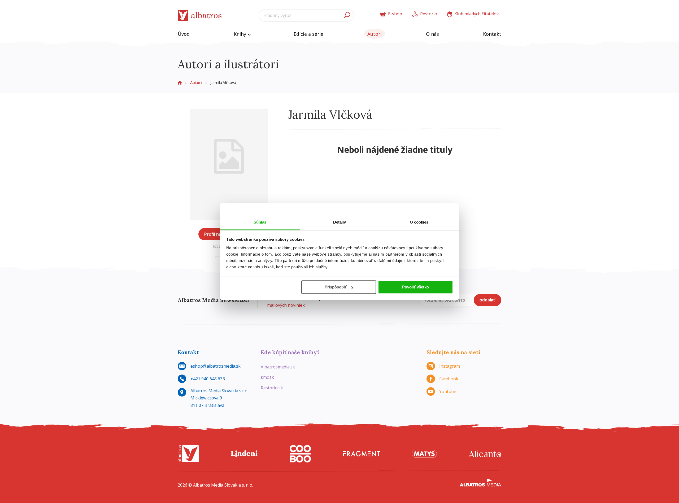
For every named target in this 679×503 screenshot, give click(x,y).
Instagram (449, 366)
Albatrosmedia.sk (278, 367)
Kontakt (492, 34)
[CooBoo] (300, 454)
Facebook (448, 379)
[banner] (200, 15)
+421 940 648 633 (207, 379)
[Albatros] (188, 454)
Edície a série (308, 34)
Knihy (240, 34)
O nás (432, 34)
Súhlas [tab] (260, 222)
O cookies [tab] (419, 222)
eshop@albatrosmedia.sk (215, 366)
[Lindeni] (244, 454)
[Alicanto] (485, 454)
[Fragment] (361, 454)
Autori (374, 34)
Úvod (184, 34)
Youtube (447, 391)
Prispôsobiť (336, 287)
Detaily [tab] (339, 222)
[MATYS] (424, 454)
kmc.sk (267, 377)
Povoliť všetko (415, 287)
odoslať (487, 300)
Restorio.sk (272, 388)
